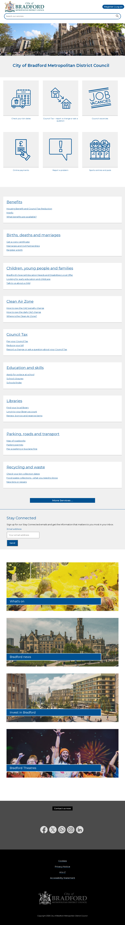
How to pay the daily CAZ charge (24, 312)
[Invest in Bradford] (62, 721)
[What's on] (62, 610)
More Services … (62, 500)
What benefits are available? (22, 217)
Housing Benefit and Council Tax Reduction (29, 208)
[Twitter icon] (53, 842)
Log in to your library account (22, 411)
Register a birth (15, 250)
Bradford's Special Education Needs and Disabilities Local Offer (40, 275)
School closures (15, 378)
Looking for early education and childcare (28, 279)
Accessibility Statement (62, 878)
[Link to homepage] (62, 898)
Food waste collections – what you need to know (32, 478)
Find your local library (18, 407)
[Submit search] (117, 16)
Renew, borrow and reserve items (24, 415)
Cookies (62, 861)
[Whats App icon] (62, 842)
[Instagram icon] (71, 842)
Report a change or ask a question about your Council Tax (37, 349)
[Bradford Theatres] (62, 777)
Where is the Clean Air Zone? (22, 316)
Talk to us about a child (18, 283)
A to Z (62, 872)
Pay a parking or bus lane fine (22, 449)
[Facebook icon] (44, 842)
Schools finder (14, 382)
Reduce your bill (15, 345)
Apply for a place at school (20, 374)
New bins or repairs (17, 482)
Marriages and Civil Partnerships (23, 246)
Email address (14, 529)
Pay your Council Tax (17, 341)
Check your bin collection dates (23, 474)
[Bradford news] (62, 666)
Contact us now (62, 808)
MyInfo (10, 213)
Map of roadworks (16, 441)
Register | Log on (113, 7)
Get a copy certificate (18, 242)
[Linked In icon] (80, 842)
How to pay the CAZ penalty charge (25, 308)
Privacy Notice (62, 866)
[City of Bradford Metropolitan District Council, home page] (24, 11)
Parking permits (15, 445)
